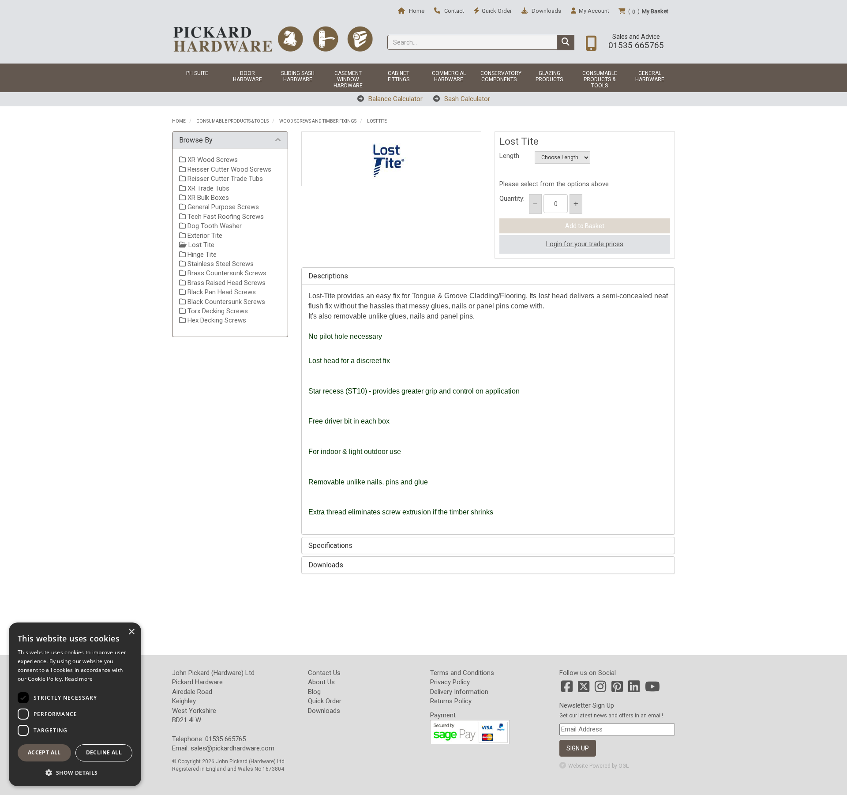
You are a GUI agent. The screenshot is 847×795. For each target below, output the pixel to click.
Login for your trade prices (584, 244)
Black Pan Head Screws (221, 292)
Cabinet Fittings (398, 76)
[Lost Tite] (391, 158)
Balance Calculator (395, 99)
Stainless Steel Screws (220, 264)
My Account (594, 11)
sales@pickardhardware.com (232, 748)
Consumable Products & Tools (599, 79)
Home (416, 11)
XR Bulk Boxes (207, 198)
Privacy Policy (450, 682)
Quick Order (324, 701)
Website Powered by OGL (598, 766)
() (648, 11)
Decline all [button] (104, 752)
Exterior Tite (204, 236)
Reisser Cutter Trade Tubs (224, 179)
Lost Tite (377, 121)
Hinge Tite (201, 255)
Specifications (330, 546)
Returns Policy (451, 701)
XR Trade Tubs (207, 188)
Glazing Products (549, 76)
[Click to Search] (565, 42)
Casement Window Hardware (348, 79)
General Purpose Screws (222, 207)
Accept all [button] (44, 752)
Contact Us (324, 673)
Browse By (196, 140)
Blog (314, 692)
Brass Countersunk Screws (226, 273)
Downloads (545, 11)
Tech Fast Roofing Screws (225, 217)
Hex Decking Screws (216, 320)
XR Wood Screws (212, 160)
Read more (79, 678)
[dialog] (75, 704)
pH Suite (197, 73)
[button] (75, 772)
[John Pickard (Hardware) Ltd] (273, 39)
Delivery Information (459, 692)
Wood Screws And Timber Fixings (317, 121)
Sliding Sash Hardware (298, 76)
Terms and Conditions (462, 673)
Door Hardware (247, 76)
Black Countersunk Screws (225, 302)
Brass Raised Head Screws (226, 283)
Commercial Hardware (449, 76)
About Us (321, 682)
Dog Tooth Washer (214, 226)
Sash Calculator (466, 99)
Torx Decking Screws (217, 311)
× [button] (131, 632)
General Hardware (649, 76)
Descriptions (328, 276)
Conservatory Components (500, 76)
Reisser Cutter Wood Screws (228, 169)
